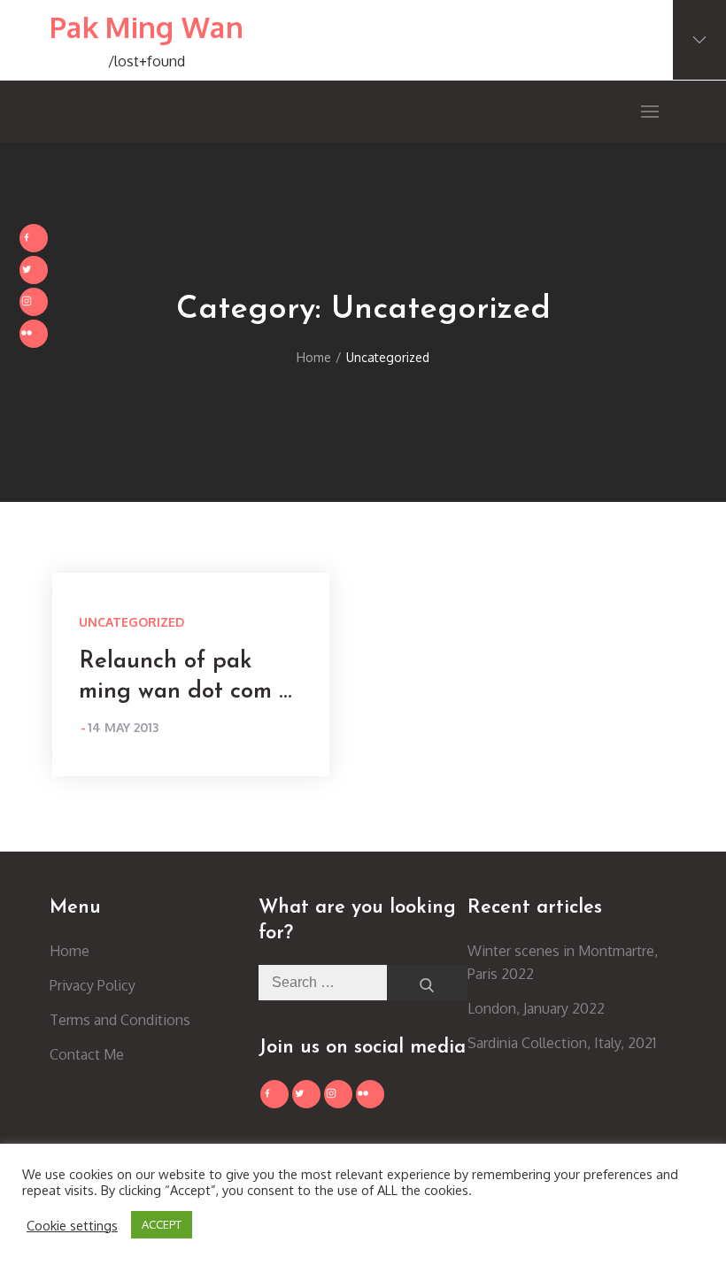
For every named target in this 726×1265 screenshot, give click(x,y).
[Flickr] (33, 334)
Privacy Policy (92, 985)
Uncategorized (131, 621)
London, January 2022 (536, 1008)
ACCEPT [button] (162, 1224)
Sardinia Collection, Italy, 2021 (561, 1043)
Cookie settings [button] (72, 1225)
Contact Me (87, 1054)
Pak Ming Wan (146, 27)
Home (69, 951)
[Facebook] (33, 238)
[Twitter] (33, 270)
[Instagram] (33, 302)
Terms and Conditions (120, 1020)
